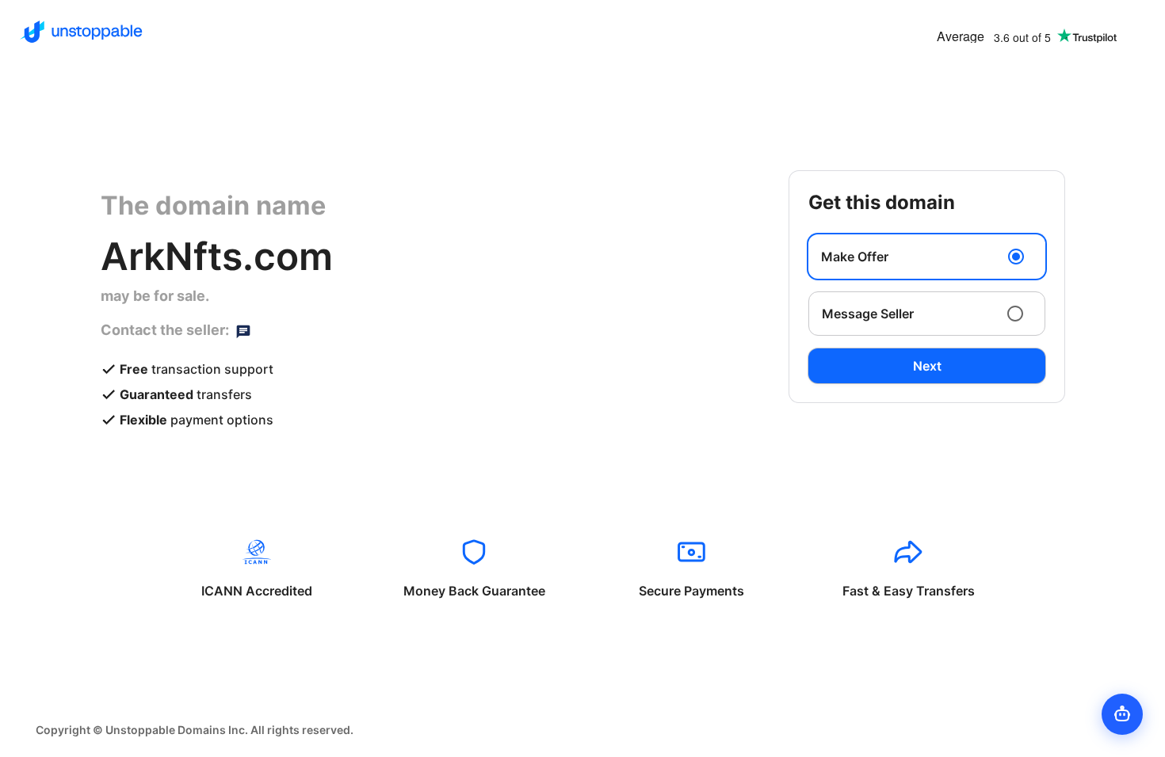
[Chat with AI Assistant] (1122, 714)
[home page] (81, 32)
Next (927, 366)
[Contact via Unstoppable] (243, 330)
